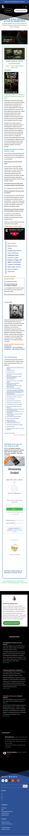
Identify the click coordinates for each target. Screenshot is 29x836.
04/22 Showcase (11, 398)
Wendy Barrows (9, 737)
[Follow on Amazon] (13, 780)
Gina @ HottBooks (8, 23)
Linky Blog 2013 (22, 434)
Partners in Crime (13, 649)
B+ (2, 797)
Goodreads (10, 271)
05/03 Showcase (11, 426)
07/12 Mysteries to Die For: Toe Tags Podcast (15, 429)
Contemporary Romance (7, 811)
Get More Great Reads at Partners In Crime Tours (13, 572)
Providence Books (5, 827)
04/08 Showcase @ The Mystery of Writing (15, 368)
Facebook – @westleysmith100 (14, 349)
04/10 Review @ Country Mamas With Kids (14, 374)
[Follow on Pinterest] (15, 780)
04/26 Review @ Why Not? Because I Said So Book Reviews (15, 409)
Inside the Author (17, 25)
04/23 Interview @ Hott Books (14, 400)
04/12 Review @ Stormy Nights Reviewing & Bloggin (14, 377)
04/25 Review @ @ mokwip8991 (14, 404)
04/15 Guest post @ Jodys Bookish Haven (15, 381)
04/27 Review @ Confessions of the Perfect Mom (15, 412)
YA (6, 702)
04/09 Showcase (11, 370)
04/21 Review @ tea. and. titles (14, 396)
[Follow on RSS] (18, 780)
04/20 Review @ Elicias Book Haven (15, 395)
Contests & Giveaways (6, 823)
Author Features (20, 10)
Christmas (3, 807)
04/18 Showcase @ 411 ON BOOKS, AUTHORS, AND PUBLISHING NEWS (15, 390)
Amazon (17, 267)
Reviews (8, 10)
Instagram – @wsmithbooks (13, 347)
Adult (4, 647)
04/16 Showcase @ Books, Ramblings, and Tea (13, 384)
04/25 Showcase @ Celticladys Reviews (14, 407)
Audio (7, 647)
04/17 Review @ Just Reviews (14, 388)
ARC (2, 809)
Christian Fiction (5, 813)
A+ (24, 699)
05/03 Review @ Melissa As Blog (15, 424)
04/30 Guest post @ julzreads (14, 416)
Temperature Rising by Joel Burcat (12, 670)
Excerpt (22, 23)
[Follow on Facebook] (2, 780)
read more (6, 662)
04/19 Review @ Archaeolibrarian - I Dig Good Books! (15, 393)
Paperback (11, 675)
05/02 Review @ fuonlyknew (13, 422)
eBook (10, 647)
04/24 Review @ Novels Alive (14, 402)
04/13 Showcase (11, 378)
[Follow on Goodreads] (9, 780)
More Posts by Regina (11, 623)
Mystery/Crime (4, 815)
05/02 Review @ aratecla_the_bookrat (11, 421)
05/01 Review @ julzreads (13, 418)
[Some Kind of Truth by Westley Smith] (14, 54)
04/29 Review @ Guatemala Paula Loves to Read (15, 414)
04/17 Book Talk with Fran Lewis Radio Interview (14, 386)
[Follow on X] (6, 780)
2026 (22, 646)
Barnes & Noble (12, 269)
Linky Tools (15, 434)
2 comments (16, 26)
